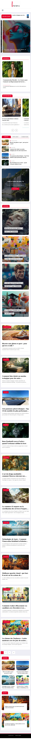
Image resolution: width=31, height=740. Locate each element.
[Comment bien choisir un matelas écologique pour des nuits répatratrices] (15, 365)
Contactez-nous (10, 735)
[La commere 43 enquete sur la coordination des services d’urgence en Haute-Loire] (15, 495)
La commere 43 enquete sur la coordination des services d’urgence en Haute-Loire (15, 508)
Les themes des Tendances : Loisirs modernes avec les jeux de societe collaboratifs (15, 724)
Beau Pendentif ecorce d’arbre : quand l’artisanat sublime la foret (18, 163)
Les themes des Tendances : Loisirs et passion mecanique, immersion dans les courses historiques (15, 50)
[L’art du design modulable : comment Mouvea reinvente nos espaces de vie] (15, 462)
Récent (6, 136)
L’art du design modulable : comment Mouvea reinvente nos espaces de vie (13, 475)
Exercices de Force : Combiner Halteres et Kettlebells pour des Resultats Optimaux (22, 687)
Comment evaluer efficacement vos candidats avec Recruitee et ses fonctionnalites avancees (14, 607)
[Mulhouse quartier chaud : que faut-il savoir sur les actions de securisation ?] (15, 562)
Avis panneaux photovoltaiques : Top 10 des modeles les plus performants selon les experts (19, 156)
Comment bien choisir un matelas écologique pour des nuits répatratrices (18, 150)
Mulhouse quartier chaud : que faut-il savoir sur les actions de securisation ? (14, 707)
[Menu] (2, 10)
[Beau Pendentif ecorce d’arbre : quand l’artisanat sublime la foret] (15, 430)
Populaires (15, 136)
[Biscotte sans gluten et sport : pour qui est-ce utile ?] (15, 332)
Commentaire (24, 136)
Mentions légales (18, 735)
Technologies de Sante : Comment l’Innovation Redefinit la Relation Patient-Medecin (8, 687)
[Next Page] (13, 652)
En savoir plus (15, 188)
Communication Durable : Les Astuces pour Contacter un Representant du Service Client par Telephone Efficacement (15, 81)
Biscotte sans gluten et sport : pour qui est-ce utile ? (19, 143)
